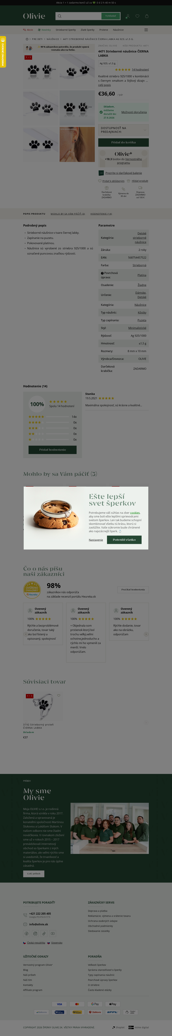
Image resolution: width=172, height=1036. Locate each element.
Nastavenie (96, 540)
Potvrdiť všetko (124, 539)
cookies (135, 512)
